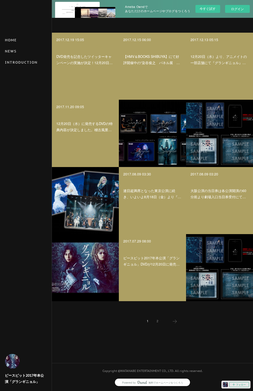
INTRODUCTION (21, 62)
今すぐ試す (208, 8)
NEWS (11, 51)
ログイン (237, 8)
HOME (11, 40)
